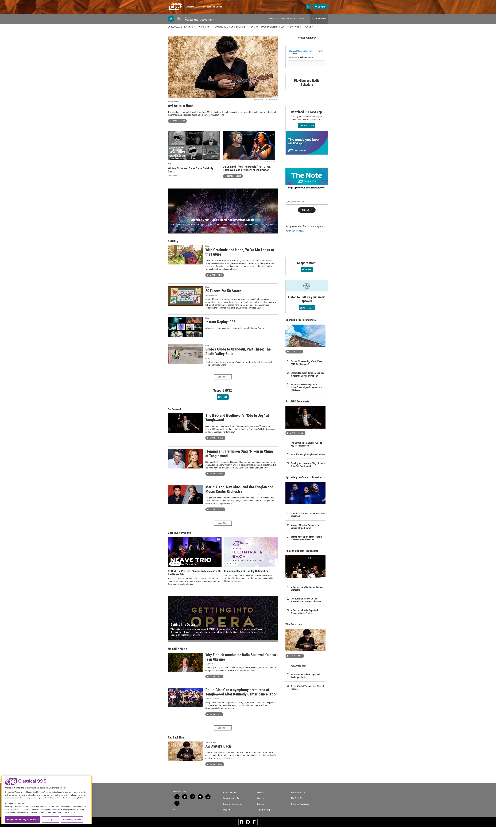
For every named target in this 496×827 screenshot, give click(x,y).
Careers (260, 798)
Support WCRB (223, 390)
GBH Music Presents (180, 532)
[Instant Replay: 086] (185, 327)
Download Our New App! (307, 112)
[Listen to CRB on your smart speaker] (307, 285)
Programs (204, 27)
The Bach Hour (173, 101)
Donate (321, 6)
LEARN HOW (307, 307)
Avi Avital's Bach (181, 105)
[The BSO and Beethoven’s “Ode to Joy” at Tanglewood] (185, 423)
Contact (260, 804)
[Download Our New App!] (307, 142)
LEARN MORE (307, 125)
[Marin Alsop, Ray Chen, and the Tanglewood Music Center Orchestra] (185, 494)
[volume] (179, 19)
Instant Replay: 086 (220, 322)
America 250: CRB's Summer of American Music (222, 220)
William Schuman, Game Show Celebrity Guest (190, 170)
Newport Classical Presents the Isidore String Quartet (305, 526)
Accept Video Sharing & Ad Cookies (23, 819)
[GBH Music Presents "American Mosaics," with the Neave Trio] (195, 552)
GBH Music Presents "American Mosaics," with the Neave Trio (194, 573)
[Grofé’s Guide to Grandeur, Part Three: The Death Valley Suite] (185, 354)
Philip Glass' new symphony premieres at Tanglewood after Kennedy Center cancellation (241, 692)
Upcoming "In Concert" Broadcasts (305, 477)
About (308, 27)
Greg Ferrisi (209, 358)
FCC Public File (297, 798)
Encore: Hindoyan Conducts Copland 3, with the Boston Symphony (307, 374)
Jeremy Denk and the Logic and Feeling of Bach (305, 676)
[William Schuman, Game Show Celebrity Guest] (194, 145)
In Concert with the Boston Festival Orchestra (307, 588)
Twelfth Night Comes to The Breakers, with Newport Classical (306, 600)
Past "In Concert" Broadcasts (301, 550)
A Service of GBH (230, 792)
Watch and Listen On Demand (230, 27)
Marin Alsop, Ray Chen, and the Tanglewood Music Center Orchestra (239, 489)
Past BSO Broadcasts (297, 401)
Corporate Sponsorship (232, 804)
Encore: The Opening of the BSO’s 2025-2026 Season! (306, 363)
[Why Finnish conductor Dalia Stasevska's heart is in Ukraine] (185, 662)
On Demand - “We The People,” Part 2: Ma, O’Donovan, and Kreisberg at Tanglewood (247, 168)
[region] (46, 800)
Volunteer (261, 792)
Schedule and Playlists (180, 27)
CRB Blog (173, 241)
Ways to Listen (269, 27)
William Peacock (211, 295)
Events (255, 27)
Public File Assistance (300, 804)
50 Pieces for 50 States (223, 291)
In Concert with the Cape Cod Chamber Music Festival (304, 611)
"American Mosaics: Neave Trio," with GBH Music (308, 515)
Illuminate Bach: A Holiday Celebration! (246, 571)
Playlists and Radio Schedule (307, 82)
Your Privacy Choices (71, 819)
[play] (171, 18)
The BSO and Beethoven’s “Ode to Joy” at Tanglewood (237, 417)
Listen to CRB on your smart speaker (306, 299)
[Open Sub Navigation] (195, 27)
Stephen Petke (173, 175)
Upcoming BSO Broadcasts (300, 320)
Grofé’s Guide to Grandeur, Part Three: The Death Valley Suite (238, 351)
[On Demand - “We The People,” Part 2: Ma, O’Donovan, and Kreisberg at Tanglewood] (249, 145)
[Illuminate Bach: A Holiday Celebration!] (251, 552)
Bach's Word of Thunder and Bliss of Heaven (307, 687)
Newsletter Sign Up (231, 798)
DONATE (222, 397)
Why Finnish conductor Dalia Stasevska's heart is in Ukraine (241, 656)
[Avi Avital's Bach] (223, 67)
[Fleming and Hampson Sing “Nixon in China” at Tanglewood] (185, 458)
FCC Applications (298, 792)
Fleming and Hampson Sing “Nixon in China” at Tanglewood (239, 453)
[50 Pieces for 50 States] (185, 296)
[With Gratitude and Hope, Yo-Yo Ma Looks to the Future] (185, 254)
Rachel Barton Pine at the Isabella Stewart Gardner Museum (306, 538)
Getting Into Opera (183, 624)
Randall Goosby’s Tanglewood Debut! (308, 454)
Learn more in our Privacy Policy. (61, 812)
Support (294, 27)
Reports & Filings (264, 810)
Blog (282, 27)
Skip (50, 819)
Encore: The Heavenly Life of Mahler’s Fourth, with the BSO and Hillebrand (306, 387)
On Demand (174, 409)
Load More (223, 377)
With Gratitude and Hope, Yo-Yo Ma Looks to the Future (239, 252)
